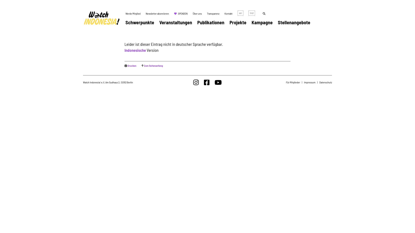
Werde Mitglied (133, 13)
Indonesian (252, 13)
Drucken (132, 65)
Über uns (197, 13)
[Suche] (264, 13)
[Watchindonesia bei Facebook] (206, 82)
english (240, 13)
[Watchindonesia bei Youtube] (218, 82)
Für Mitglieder (293, 82)
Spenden (183, 13)
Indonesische (135, 50)
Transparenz (213, 13)
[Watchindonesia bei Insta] (196, 82)
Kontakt (228, 13)
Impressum (309, 82)
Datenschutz (325, 82)
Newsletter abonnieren (157, 13)
